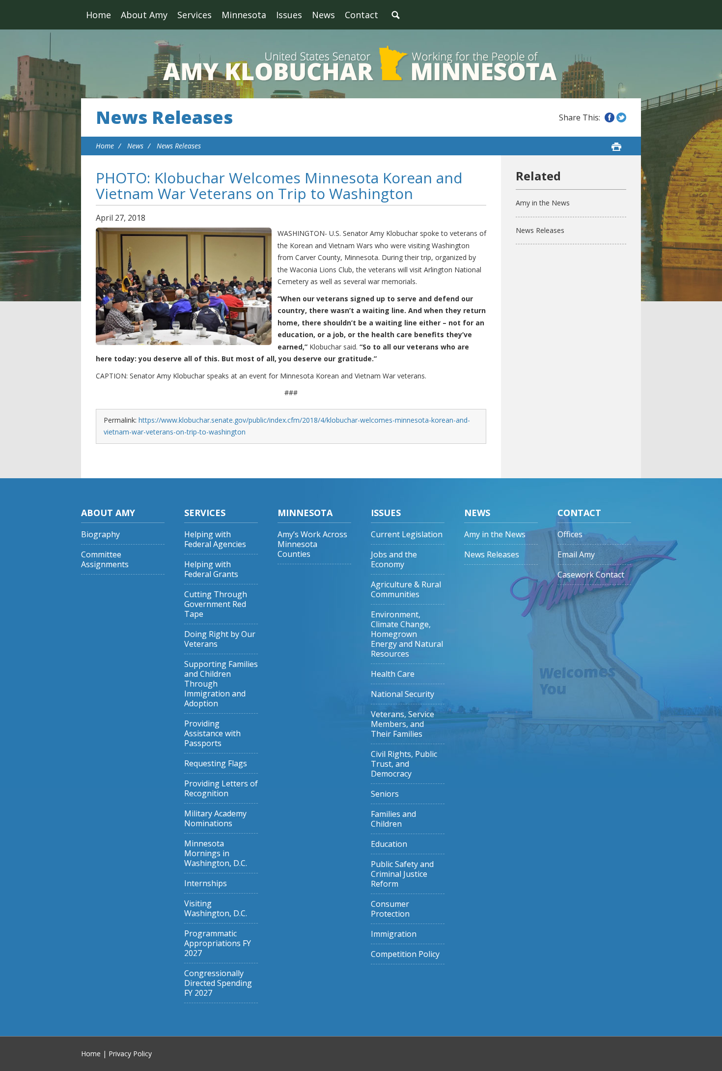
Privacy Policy (130, 1053)
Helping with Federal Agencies (215, 539)
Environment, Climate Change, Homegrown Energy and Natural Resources (407, 634)
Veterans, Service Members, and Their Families (402, 724)
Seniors (385, 794)
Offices (570, 534)
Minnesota (244, 15)
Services (194, 15)
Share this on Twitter (621, 117)
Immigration (394, 934)
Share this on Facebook (609, 117)
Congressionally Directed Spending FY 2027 (218, 983)
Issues (289, 15)
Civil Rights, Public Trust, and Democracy (404, 764)
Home (98, 15)
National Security (402, 694)
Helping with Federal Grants (211, 569)
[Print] (616, 146)
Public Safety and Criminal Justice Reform (402, 874)
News (323, 15)
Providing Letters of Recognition (221, 789)
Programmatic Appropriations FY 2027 (217, 943)
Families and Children (393, 819)
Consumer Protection (390, 909)
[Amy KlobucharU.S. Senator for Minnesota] (361, 63)
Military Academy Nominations (215, 819)
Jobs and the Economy (394, 560)
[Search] (395, 14)
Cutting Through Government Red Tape (215, 604)
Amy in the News (543, 202)
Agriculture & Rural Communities (406, 589)
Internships (205, 883)
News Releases (164, 117)
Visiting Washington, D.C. (215, 908)
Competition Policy (405, 954)
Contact (361, 15)
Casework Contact (590, 575)
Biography (100, 534)
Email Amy (576, 555)
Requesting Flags (215, 763)
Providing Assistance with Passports (212, 734)
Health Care (393, 674)
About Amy (144, 15)
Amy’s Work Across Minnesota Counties (312, 544)
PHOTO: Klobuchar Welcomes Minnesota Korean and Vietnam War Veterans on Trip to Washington (279, 185)
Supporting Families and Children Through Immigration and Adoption (221, 684)
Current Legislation (407, 534)
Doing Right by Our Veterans (219, 639)
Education (389, 844)
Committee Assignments (105, 560)
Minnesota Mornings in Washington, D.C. (215, 853)
